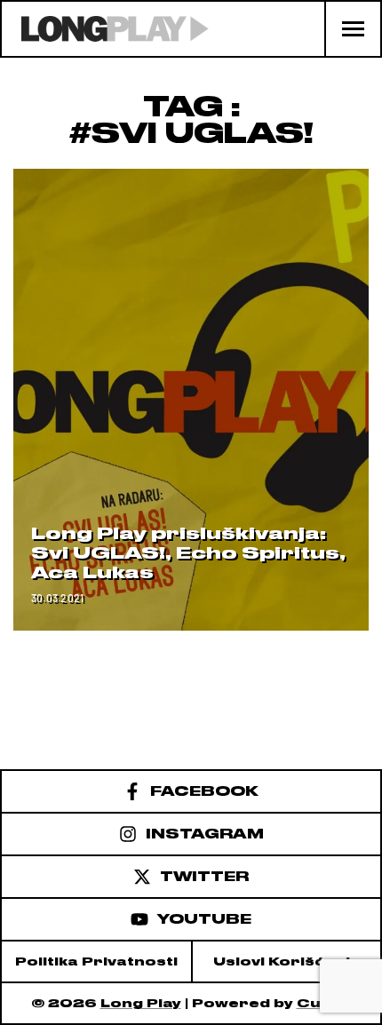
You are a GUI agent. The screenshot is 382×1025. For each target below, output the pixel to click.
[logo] (105, 29)
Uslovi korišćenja (287, 961)
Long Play (140, 1003)
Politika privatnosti (96, 961)
